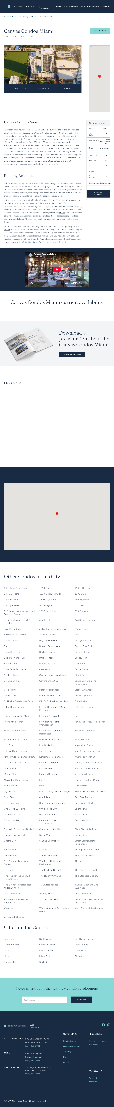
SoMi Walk (45, 849)
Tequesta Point (12, 855)
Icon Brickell (45, 745)
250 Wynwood (82, 599)
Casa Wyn (44, 669)
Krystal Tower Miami (85, 756)
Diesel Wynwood (84, 689)
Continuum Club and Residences (86, 682)
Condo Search (71, 7)
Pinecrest (80, 956)
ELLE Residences (84, 707)
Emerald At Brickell (49, 715)
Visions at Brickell (48, 899)
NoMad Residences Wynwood (90, 791)
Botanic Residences (49, 646)
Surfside (43, 962)
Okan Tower (10, 797)
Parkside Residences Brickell (19, 829)
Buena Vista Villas (49, 663)
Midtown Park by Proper (87, 779)
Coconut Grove (47, 944)
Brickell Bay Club (84, 646)
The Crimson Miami (85, 855)
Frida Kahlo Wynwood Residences (51, 732)
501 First (79, 605)
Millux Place (10, 785)
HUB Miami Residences (51, 739)
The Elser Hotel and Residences (50, 863)
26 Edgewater (11, 605)
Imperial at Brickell (84, 745)
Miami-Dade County (20, 17)
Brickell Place (46, 657)
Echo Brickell (81, 701)
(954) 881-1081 (32, 1046)
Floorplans (42, 88)
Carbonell (80, 663)
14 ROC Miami (11, 593)
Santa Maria (45, 835)
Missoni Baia (81, 785)
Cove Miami (10, 689)
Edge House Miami (14, 707)
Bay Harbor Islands (85, 938)
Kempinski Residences (51, 756)
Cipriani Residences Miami (52, 675)
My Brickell (10, 791)
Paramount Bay (12, 820)
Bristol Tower (11, 663)
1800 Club (80, 593)
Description (18, 88)
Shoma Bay (10, 840)
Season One (81, 835)
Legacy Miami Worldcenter (89, 762)
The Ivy (79, 861)
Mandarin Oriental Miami (87, 768)
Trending (107, 7)
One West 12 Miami (14, 808)
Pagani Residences (49, 814)
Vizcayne (8, 908)
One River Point (12, 803)
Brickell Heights (47, 652)
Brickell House (82, 652)
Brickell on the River (14, 657)
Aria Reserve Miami (85, 620)
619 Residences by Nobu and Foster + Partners (19, 613)
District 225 (10, 695)
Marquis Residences (49, 774)
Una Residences (12, 893)
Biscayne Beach (83, 640)
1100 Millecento (83, 588)
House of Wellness (85, 730)
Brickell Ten (81, 657)
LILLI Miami (10, 768)
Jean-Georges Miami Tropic (89, 751)
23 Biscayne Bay (47, 599)
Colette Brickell (12, 680)
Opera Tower (81, 808)
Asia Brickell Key (12, 628)
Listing (65, 88)
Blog (65, 1057)
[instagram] (108, 1025)
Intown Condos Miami (15, 751)
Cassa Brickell (82, 669)
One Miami (44, 797)
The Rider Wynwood (50, 875)
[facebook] (103, 1025)
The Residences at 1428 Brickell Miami (17, 877)
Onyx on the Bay (48, 808)
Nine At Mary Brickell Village (54, 791)
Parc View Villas (83, 820)
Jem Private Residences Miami (19, 756)
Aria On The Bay (47, 620)
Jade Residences (48, 751)
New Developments (90, 7)
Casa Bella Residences (16, 669)
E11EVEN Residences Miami (54, 701)
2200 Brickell (11, 599)
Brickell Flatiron (12, 652)
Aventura (9, 938)
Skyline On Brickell (49, 840)
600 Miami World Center (17, 588)
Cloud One (80, 675)
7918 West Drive (48, 611)
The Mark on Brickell (50, 870)
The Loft (8, 870)
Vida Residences (83, 893)
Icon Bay (8, 745)
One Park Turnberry (85, 797)
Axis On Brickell (47, 634)
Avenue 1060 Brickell (15, 634)
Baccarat (79, 634)
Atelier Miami (82, 628)
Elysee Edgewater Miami (17, 715)
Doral (7, 950)
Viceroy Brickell (47, 893)
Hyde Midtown (82, 739)
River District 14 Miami (86, 829)
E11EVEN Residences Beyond (20, 701)
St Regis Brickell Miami (87, 849)
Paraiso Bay (81, 814)
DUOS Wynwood (84, 695)
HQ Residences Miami (15, 739)
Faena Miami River (13, 721)
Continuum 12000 (49, 680)
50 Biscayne (45, 605)
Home (58, 7)
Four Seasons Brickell (15, 730)
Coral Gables (81, 944)
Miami (34, 17)
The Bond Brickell (48, 855)
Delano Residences (49, 689)
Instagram (93, 1081)
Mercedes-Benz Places (16, 779)
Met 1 (42, 779)
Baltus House (11, 640)
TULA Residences (48, 884)
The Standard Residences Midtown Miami (17, 886)
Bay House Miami (48, 640)
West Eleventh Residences (89, 908)
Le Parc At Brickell (49, 762)
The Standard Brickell (86, 875)
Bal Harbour (45, 938)
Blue (6, 646)
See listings (100, 31)
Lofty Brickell (46, 768)
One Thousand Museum (52, 803)
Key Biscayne (81, 950)
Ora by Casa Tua (12, 814)
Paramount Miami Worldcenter (48, 822)
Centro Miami (11, 675)
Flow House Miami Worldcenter (49, 723)
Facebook (93, 1078)
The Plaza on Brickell (86, 870)
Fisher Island (46, 950)
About (66, 1062)
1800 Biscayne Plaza (50, 593)
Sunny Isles (10, 962)
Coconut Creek (11, 944)
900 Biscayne (82, 611)
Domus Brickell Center (51, 695)
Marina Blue (10, 774)
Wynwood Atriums (14, 917)
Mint (41, 785)
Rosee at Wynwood (14, 835)
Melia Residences (84, 774)
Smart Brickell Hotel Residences (85, 842)
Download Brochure (98, 194)
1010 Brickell (46, 588)
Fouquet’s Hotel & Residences (91, 721)
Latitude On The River (15, 762)
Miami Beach (45, 956)
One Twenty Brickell (85, 803)
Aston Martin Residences (52, 628)
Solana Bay (10, 849)
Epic (77, 715)
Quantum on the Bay (50, 829)
